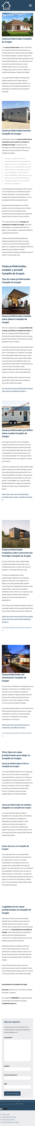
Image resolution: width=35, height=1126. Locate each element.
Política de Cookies (8, 1119)
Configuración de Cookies (10, 1122)
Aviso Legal (6, 1114)
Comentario (8, 1037)
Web (5, 1084)
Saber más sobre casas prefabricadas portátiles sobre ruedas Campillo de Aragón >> (17, 497)
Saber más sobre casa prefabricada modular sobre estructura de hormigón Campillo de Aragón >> (17, 619)
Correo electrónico (11, 1075)
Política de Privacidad (9, 1117)
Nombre (7, 1066)
